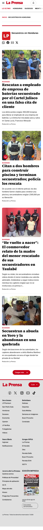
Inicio (4, 17)
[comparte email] (12, 42)
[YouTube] (27, 392)
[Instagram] (21, 392)
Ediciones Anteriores (27, 505)
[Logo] (14, 2)
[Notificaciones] (33, 3)
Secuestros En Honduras (19, 17)
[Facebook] (9, 392)
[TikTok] (33, 392)
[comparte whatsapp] (3, 42)
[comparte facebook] (8, 42)
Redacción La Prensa (9, 124)
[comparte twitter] (16, 42)
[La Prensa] (14, 384)
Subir (33, 385)
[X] (15, 393)
